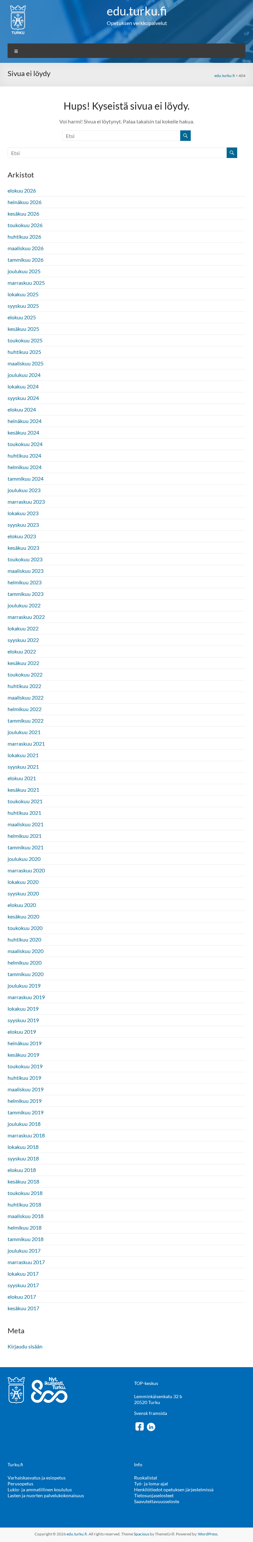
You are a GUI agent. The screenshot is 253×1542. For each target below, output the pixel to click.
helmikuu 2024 (25, 467)
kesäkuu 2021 (23, 789)
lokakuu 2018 (23, 1147)
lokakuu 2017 (23, 1273)
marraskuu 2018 (26, 1135)
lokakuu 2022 (23, 628)
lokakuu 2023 (23, 513)
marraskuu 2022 (26, 617)
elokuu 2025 (22, 317)
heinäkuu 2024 (25, 421)
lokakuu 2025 (23, 294)
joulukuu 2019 (24, 985)
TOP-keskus (146, 1383)
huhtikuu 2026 (24, 236)
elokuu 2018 (22, 1170)
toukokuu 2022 (25, 674)
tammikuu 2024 (25, 478)
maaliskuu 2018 (25, 1216)
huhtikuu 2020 (24, 939)
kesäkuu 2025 (23, 329)
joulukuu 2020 (24, 859)
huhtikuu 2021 (24, 813)
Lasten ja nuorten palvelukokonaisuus (46, 1495)
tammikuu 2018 (25, 1239)
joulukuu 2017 (24, 1250)
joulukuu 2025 (24, 271)
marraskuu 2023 (26, 501)
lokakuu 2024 (23, 386)
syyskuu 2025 (23, 306)
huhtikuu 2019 (24, 1078)
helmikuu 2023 (25, 582)
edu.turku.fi (137, 11)
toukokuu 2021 (25, 801)
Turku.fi (15, 1464)
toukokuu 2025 (25, 340)
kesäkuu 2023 (23, 548)
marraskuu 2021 (26, 743)
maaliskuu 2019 (25, 1089)
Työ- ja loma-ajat (151, 1483)
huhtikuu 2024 (24, 455)
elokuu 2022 (22, 651)
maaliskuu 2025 (25, 363)
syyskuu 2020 (23, 893)
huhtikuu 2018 (24, 1204)
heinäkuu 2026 (25, 202)
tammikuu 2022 (25, 720)
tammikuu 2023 (25, 594)
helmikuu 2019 (25, 1101)
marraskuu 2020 (26, 870)
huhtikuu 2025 (24, 352)
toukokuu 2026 (25, 225)
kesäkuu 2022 (23, 663)
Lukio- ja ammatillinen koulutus (40, 1489)
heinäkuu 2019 (25, 1043)
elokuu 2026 (22, 190)
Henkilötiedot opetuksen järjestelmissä (173, 1489)
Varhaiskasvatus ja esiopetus (37, 1477)
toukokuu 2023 (25, 559)
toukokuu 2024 (25, 444)
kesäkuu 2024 (23, 432)
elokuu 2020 (22, 905)
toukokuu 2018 (25, 1193)
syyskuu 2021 (23, 766)
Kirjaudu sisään (25, 1346)
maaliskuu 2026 (25, 248)
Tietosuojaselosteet (154, 1495)
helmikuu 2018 (25, 1227)
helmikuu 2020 (25, 962)
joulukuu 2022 (24, 605)
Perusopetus (20, 1483)
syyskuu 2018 (23, 1158)
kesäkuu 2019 (23, 1054)
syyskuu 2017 (23, 1285)
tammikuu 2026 (25, 259)
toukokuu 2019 (25, 1066)
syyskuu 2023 (23, 524)
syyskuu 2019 (23, 1020)
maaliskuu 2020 (25, 951)
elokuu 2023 (22, 536)
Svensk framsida (150, 1413)
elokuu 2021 (22, 778)
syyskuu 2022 (23, 640)
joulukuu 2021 (24, 732)
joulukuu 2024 (24, 375)
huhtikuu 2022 (24, 686)
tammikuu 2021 (25, 847)
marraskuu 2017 (26, 1262)
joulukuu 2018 (24, 1124)
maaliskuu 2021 (25, 824)
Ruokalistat (145, 1477)
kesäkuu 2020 (23, 916)
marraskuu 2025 (26, 282)
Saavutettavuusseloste (156, 1501)
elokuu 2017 (22, 1296)
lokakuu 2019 (23, 1008)
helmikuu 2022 (25, 709)
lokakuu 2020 (23, 882)
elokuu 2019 (22, 1031)
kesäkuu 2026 (23, 213)
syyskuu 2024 (23, 398)
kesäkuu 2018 (23, 1181)
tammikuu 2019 (25, 1112)
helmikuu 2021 (25, 836)
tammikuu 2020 (25, 974)
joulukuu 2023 (24, 490)
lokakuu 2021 (23, 755)
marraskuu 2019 (26, 997)
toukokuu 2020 (25, 928)
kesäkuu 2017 (23, 1308)
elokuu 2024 (22, 409)
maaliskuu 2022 (25, 697)
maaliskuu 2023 (25, 571)
